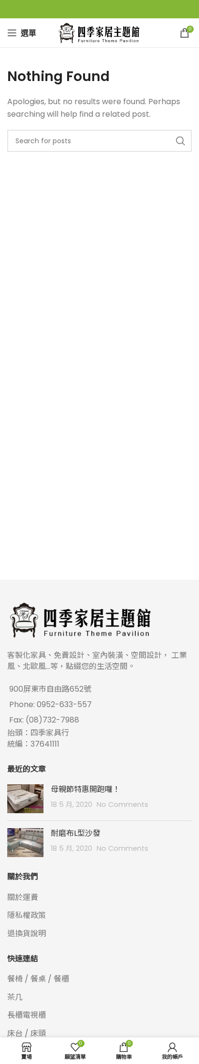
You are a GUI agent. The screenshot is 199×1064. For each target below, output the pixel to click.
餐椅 (15, 978)
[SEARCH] (181, 141)
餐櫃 (61, 978)
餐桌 (38, 978)
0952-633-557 (64, 704)
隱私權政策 (26, 915)
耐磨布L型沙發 (75, 833)
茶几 (15, 997)
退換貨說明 (26, 933)
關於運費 (22, 897)
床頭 (38, 1033)
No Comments (122, 804)
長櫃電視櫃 (26, 1015)
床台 (15, 1033)
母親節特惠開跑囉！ (85, 789)
